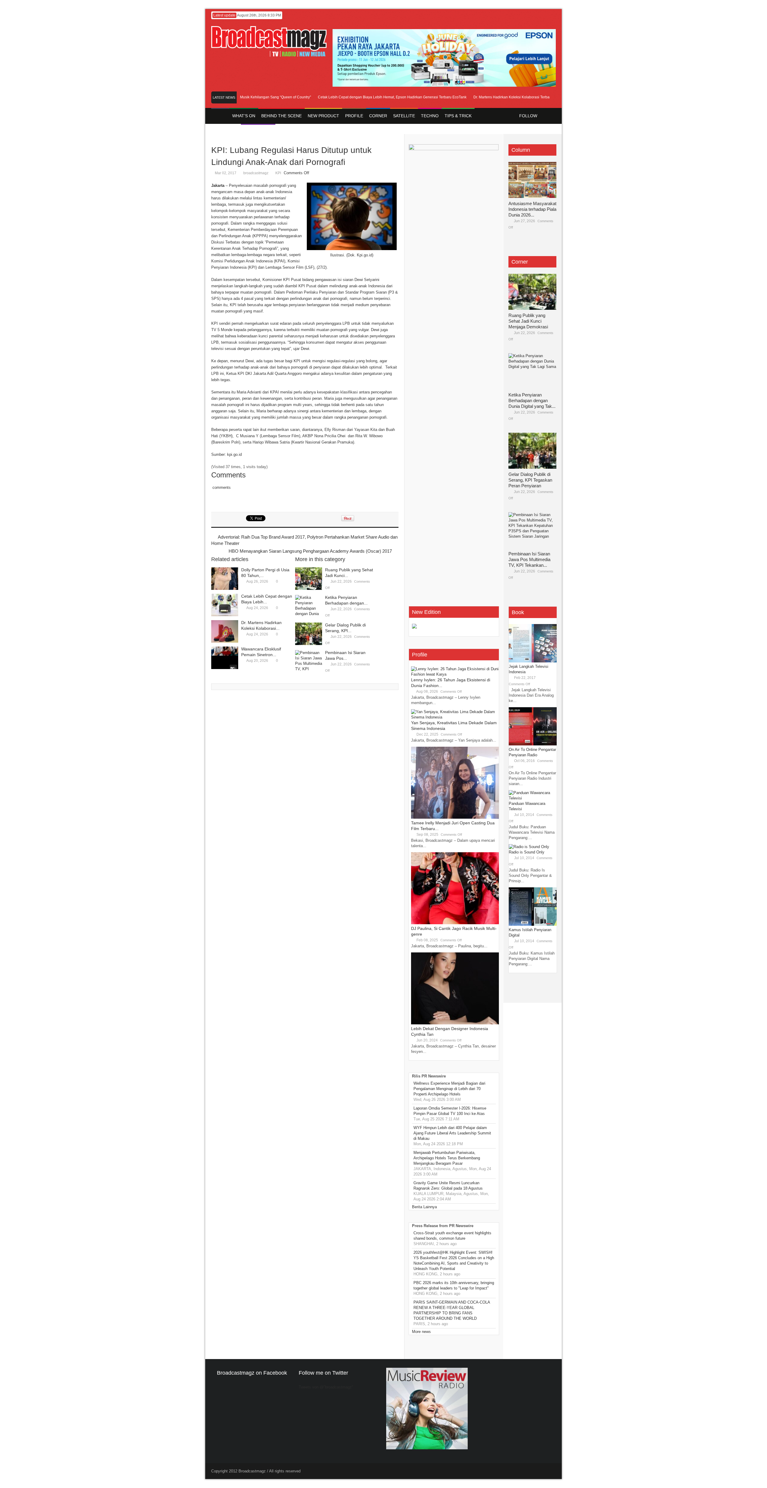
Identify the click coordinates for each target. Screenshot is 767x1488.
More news (421, 1331)
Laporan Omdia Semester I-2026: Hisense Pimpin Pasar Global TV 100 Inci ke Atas (449, 1111)
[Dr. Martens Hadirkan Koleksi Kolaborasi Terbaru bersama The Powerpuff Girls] (224, 631)
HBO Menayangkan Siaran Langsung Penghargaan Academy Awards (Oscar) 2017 (310, 551)
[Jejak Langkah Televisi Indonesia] (533, 661)
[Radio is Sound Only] (529, 846)
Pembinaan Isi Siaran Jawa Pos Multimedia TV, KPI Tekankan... (529, 559)
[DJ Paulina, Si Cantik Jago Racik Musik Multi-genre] (456, 923)
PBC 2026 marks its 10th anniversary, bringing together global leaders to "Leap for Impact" (453, 1285)
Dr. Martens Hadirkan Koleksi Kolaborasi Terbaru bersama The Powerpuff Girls (516, 97)
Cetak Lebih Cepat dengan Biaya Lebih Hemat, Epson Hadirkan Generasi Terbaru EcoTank (371, 97)
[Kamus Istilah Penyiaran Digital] (533, 924)
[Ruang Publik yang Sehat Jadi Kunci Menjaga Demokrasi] (308, 578)
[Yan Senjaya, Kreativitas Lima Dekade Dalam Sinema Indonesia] (456, 717)
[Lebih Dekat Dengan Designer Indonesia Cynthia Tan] (456, 1023)
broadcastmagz (255, 173)
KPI (278, 173)
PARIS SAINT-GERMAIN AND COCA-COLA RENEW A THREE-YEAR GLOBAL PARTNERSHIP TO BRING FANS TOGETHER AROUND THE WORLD (451, 1310)
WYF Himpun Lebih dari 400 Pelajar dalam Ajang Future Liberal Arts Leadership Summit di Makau (452, 1133)
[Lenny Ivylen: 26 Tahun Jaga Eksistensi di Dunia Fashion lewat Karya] (456, 674)
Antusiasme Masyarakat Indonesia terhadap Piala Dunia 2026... (532, 209)
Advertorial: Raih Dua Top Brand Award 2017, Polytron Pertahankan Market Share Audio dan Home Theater (304, 540)
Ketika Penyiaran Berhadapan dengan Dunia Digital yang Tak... (531, 400)
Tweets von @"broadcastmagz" (326, 1387)
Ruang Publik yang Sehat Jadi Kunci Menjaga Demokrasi (528, 321)
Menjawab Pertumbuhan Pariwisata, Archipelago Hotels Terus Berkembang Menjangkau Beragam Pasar (446, 1158)
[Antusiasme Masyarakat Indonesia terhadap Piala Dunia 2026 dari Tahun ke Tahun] (532, 180)
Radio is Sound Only (526, 852)
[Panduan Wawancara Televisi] (533, 798)
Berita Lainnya (424, 1207)
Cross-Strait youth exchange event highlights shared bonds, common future (452, 1236)
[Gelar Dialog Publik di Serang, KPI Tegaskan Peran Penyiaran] (308, 634)
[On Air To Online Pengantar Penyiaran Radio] (533, 744)
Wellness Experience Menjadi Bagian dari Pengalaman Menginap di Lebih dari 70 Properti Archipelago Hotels (449, 1088)
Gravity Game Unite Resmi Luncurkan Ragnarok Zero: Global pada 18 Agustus (448, 1186)
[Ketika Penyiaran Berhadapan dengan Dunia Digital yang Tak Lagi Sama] (308, 606)
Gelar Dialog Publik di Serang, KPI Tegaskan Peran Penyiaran (530, 480)
